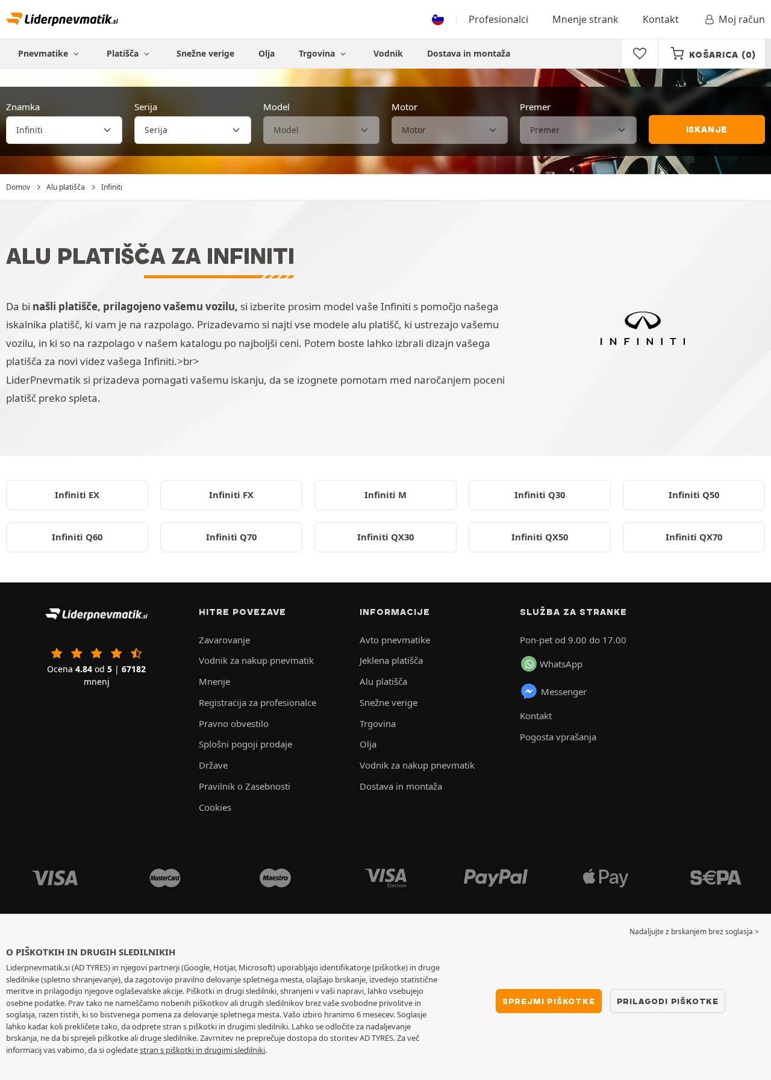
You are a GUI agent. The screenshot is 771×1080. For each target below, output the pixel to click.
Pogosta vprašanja (558, 737)
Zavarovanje (224, 640)
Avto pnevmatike (395, 640)
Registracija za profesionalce (257, 702)
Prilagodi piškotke (668, 1001)
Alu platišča (383, 681)
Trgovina (318, 53)
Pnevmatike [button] (44, 53)
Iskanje (707, 129)
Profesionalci (498, 19)
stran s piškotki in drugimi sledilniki (202, 1049)
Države (213, 765)
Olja (266, 53)
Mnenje (214, 681)
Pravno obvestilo (234, 723)
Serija (145, 107)
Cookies (215, 807)
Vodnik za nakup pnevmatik (256, 660)
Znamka (23, 107)
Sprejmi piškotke (548, 1001)
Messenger (564, 691)
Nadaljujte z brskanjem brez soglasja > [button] (694, 931)
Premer (535, 107)
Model (276, 107)
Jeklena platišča (391, 660)
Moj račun (742, 19)
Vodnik (388, 53)
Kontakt (661, 19)
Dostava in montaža (468, 53)
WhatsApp (561, 664)
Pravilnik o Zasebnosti (244, 786)
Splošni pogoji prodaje (245, 744)
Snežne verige (205, 53)
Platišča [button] (124, 53)
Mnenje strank (585, 19)
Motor (404, 107)
